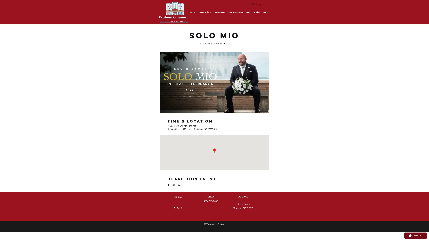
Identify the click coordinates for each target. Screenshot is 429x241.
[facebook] (174, 207)
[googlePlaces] (181, 207)
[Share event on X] (174, 185)
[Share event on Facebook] (168, 185)
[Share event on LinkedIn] (179, 185)
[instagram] (178, 207)
